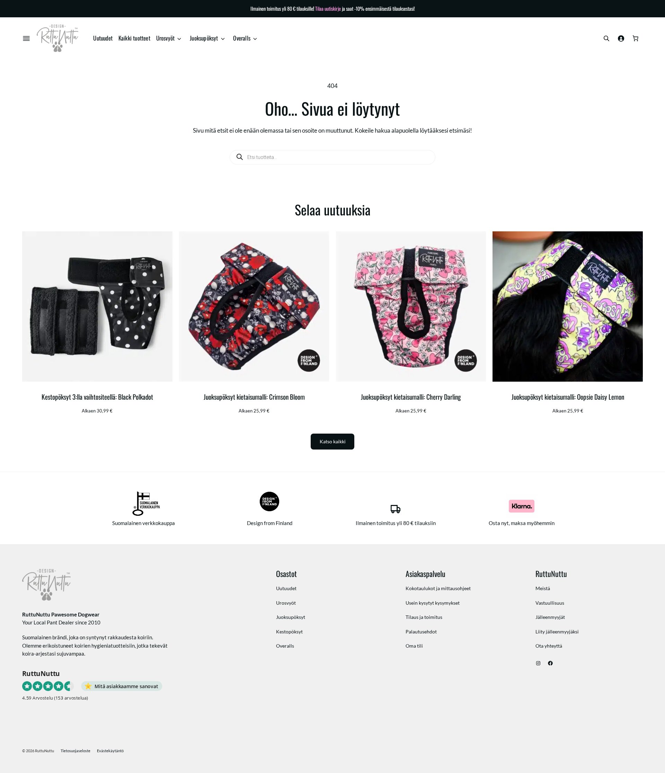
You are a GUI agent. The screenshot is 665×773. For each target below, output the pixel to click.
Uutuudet (103, 38)
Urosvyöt (165, 38)
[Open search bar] (606, 38)
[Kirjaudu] (621, 38)
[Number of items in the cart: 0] (635, 38)
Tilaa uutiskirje (328, 8)
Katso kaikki (333, 441)
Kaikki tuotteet (134, 38)
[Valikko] (27, 38)
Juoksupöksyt (204, 38)
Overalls (241, 38)
